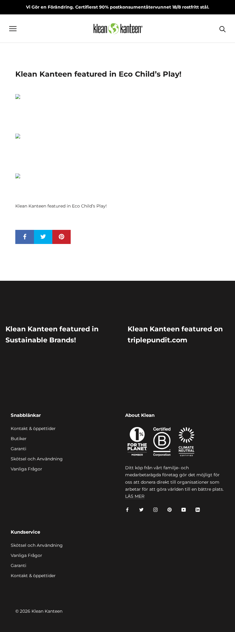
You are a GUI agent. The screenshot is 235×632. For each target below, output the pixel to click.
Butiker (19, 438)
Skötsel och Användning (37, 459)
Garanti (18, 448)
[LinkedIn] (198, 509)
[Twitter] (141, 509)
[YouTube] (183, 509)
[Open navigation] (13, 28)
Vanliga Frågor (26, 469)
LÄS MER (134, 496)
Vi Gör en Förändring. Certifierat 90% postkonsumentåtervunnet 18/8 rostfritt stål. (117, 7)
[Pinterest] (169, 509)
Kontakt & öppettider (33, 428)
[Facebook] (127, 509)
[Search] (222, 28)
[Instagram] (155, 509)
